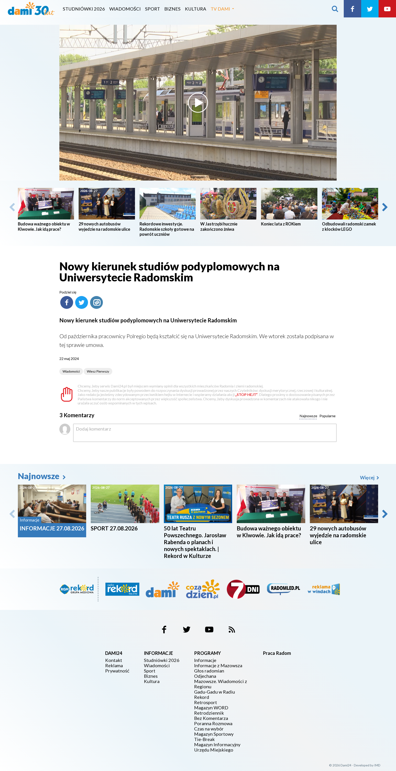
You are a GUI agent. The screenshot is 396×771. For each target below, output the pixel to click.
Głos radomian (209, 670)
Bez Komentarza (211, 718)
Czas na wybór (209, 728)
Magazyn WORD (211, 707)
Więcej (367, 477)
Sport (152, 8)
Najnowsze (39, 476)
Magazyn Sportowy (214, 734)
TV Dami (220, 8)
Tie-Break (204, 739)
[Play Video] (198, 103)
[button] (384, 207)
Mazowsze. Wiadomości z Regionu (220, 684)
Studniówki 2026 (84, 8)
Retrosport (205, 702)
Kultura (195, 8)
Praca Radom (277, 653)
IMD (377, 765)
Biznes (172, 8)
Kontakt (113, 660)
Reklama (114, 665)
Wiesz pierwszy (98, 371)
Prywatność (117, 670)
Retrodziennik (209, 713)
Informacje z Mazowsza (218, 665)
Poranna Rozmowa (213, 723)
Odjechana (205, 676)
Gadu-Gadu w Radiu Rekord (214, 694)
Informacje (205, 660)
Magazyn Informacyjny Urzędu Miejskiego (217, 747)
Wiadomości (125, 8)
